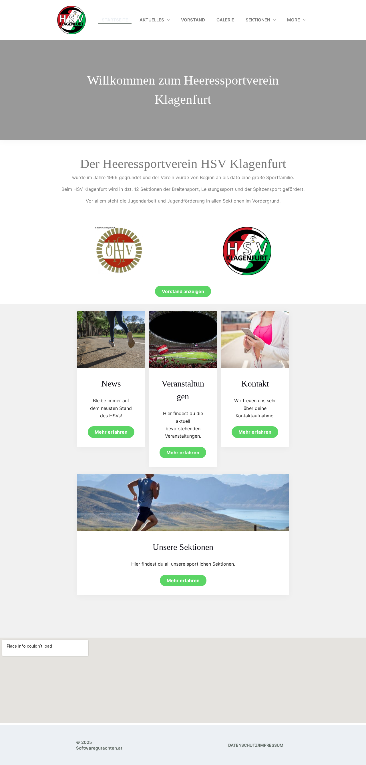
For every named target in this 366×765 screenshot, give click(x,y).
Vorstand (193, 20)
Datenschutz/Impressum (255, 745)
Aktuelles (152, 20)
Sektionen (258, 20)
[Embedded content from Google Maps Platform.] (183, 680)
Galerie (225, 20)
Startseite (115, 20)
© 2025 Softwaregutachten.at (99, 745)
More (293, 20)
